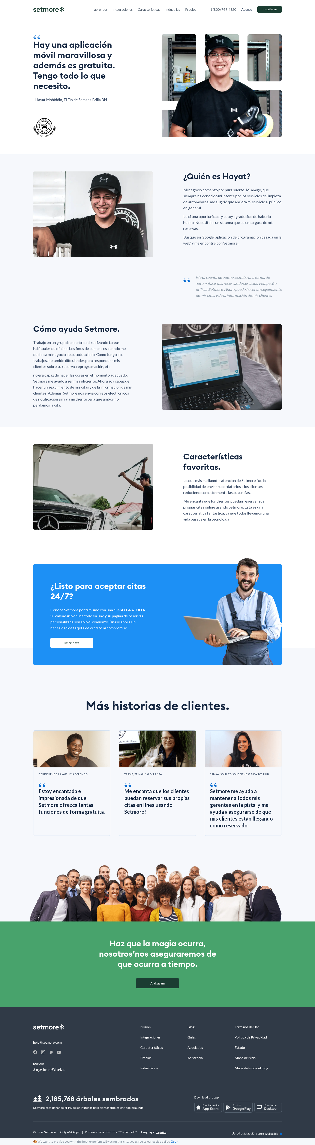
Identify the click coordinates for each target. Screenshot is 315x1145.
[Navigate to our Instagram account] (43, 1053)
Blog (191, 1027)
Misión (145, 1027)
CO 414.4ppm (70, 1133)
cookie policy (160, 1141)
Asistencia (195, 1058)
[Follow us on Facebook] (35, 1053)
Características (151, 1047)
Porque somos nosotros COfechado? (111, 1133)
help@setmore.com (47, 1042)
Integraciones (150, 1037)
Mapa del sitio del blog (251, 1068)
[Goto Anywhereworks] (49, 1070)
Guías (192, 1037)
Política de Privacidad (251, 1037)
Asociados (195, 1047)
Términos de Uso (247, 1027)
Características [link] (149, 9)
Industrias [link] (172, 9)
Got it (174, 1141)
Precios (146, 1058)
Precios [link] (190, 9)
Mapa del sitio (245, 1058)
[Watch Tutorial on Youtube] (59, 1052)
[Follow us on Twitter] (51, 1052)
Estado (240, 1047)
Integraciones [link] (122, 9)
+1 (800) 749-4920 (222, 9)
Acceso (246, 9)
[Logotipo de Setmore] (48, 9)
